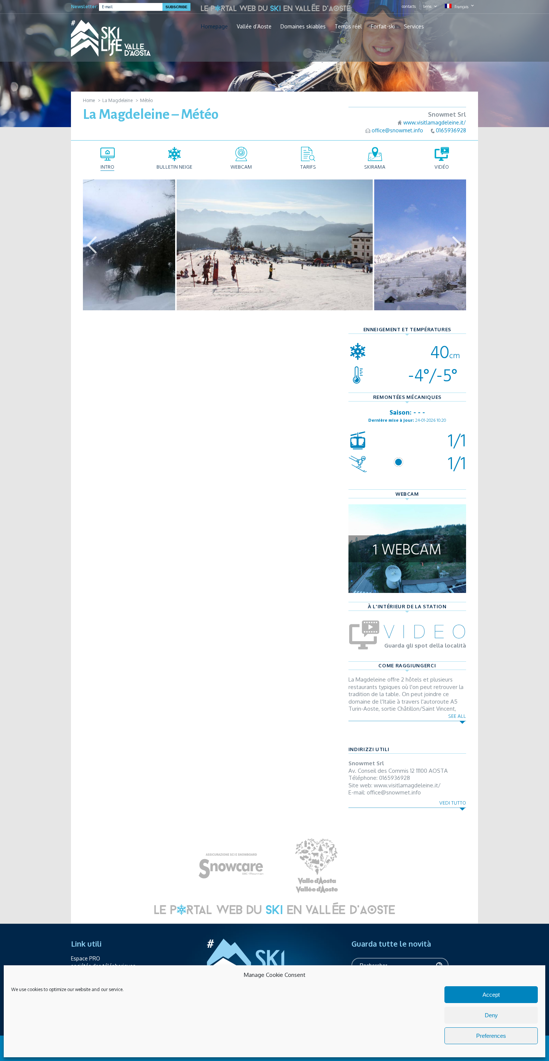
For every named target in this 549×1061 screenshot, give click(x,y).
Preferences (491, 1036)
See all (457, 716)
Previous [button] (92, 245)
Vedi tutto (452, 802)
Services (414, 27)
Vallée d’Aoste (254, 27)
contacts (409, 6)
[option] (274, 244)
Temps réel (348, 27)
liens (427, 6)
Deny (491, 1015)
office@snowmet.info (397, 130)
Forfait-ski (383, 27)
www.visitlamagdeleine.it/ (434, 122)
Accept (491, 994)
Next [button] (457, 245)
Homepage (214, 27)
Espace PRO (85, 958)
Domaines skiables (303, 27)
